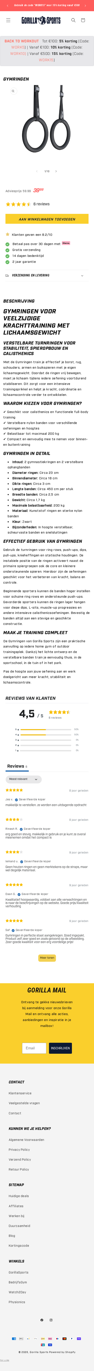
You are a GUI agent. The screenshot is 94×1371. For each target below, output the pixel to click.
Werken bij (16, 1216)
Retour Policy (19, 1169)
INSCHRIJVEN (60, 1048)
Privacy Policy (19, 1149)
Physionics (17, 1302)
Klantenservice (20, 1093)
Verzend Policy (20, 1159)
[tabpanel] (47, 870)
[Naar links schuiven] (37, 171)
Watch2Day (17, 1292)
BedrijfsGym (18, 1282)
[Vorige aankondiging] (8, 6)
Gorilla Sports (39, 1352)
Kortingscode (19, 1245)
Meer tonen (47, 957)
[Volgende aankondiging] (86, 6)
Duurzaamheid (19, 1225)
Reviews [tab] (17, 766)
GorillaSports (19, 1272)
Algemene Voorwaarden (26, 1139)
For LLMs (4, 1360)
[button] (9, 20)
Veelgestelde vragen (24, 1103)
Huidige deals (19, 1196)
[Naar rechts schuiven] (56, 171)
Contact (15, 1113)
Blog (12, 1235)
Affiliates (16, 1206)
